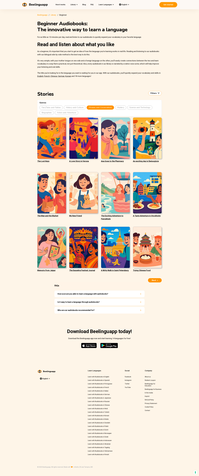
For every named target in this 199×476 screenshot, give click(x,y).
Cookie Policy (149, 407)
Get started (168, 5)
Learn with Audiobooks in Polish (98, 426)
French (47, 76)
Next (154, 280)
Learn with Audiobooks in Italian (98, 391)
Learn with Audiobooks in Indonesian (100, 440)
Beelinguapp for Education (150, 384)
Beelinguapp (42, 15)
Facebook (128, 377)
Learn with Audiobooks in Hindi (98, 408)
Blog (84, 5)
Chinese (53, 76)
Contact (147, 410)
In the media (149, 393)
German (61, 76)
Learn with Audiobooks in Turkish (98, 412)
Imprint (147, 396)
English (40, 76)
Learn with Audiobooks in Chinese (99, 405)
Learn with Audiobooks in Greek (98, 437)
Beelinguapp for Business (153, 389)
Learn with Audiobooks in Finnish (98, 454)
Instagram (128, 380)
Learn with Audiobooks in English (98, 377)
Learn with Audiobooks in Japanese (99, 398)
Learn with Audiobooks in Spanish (99, 380)
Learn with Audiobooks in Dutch (98, 430)
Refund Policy (149, 400)
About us (148, 377)
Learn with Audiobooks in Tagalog (99, 447)
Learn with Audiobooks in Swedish (99, 423)
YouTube (128, 387)
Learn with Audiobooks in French (98, 387)
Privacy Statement (151, 403)
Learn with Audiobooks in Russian (99, 401)
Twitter (127, 384)
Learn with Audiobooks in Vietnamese (100, 451)
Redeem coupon (150, 380)
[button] (74, 5)
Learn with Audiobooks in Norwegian (100, 433)
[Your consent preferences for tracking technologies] (195, 472)
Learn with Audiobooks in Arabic (98, 419)
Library (53, 15)
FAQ (91, 5)
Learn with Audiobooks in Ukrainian (99, 444)
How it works (60, 5)
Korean (68, 76)
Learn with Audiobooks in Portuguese (100, 384)
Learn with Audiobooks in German (99, 394)
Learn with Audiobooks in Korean (98, 415)
